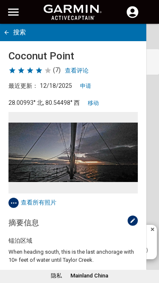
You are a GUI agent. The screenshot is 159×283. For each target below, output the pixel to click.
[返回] (6, 32)
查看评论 (77, 70)
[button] (148, 244)
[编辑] (133, 221)
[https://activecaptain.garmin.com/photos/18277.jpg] (73, 152)
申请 (85, 86)
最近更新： (23, 85)
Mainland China (89, 275)
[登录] (132, 17)
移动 (93, 103)
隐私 (56, 275)
